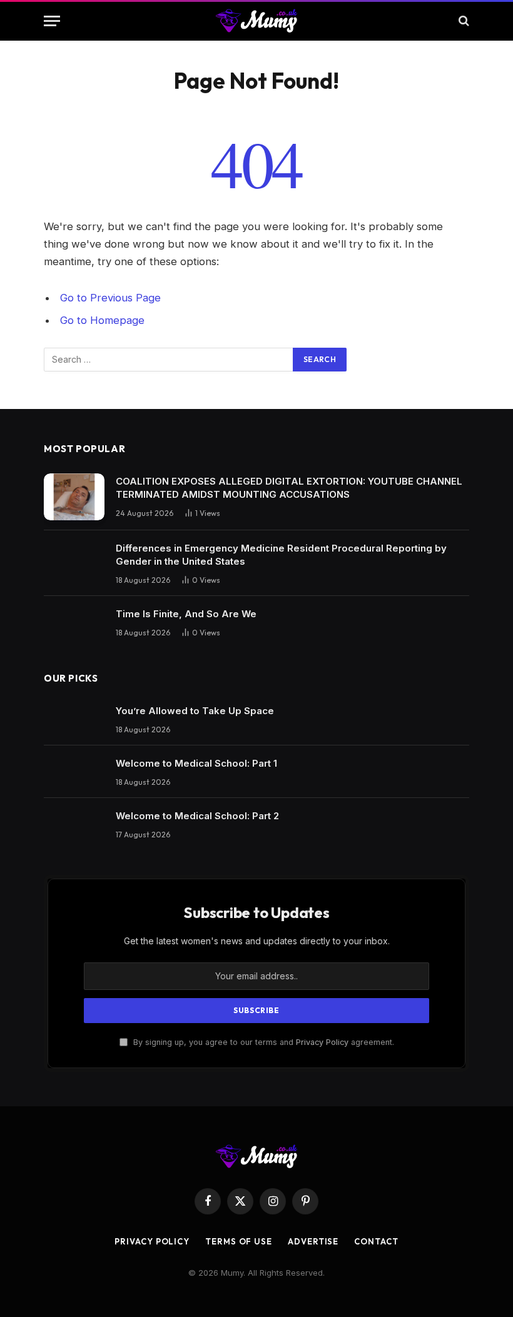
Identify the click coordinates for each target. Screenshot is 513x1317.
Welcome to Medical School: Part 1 (196, 763)
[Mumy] (256, 20)
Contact (376, 1241)
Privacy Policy (322, 1042)
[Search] (462, 21)
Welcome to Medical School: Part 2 (197, 816)
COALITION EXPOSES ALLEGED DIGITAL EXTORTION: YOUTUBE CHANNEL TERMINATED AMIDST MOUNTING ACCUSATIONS (289, 487)
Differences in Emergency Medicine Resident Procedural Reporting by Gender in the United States (281, 554)
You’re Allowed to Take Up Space (195, 711)
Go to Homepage (102, 320)
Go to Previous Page (110, 297)
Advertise (313, 1241)
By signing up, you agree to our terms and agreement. (262, 1042)
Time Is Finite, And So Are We (186, 614)
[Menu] (52, 21)
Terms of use (238, 1241)
